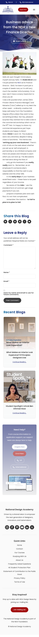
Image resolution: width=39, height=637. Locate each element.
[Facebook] (12, 527)
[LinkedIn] (27, 527)
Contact (19, 549)
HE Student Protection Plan (19, 567)
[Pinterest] (17, 527)
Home (19, 545)
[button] (34, 9)
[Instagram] (7, 527)
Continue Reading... (20, 362)
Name (7, 272)
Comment (8, 245)
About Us (19, 560)
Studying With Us (19, 556)
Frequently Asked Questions (19, 564)
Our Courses (19, 552)
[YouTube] (22, 527)
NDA (19, 82)
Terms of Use (19, 582)
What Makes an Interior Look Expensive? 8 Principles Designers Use (19, 355)
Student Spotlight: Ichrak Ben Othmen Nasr (19, 407)
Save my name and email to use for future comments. (19, 293)
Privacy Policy (19, 578)
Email (6, 281)
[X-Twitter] (32, 527)
